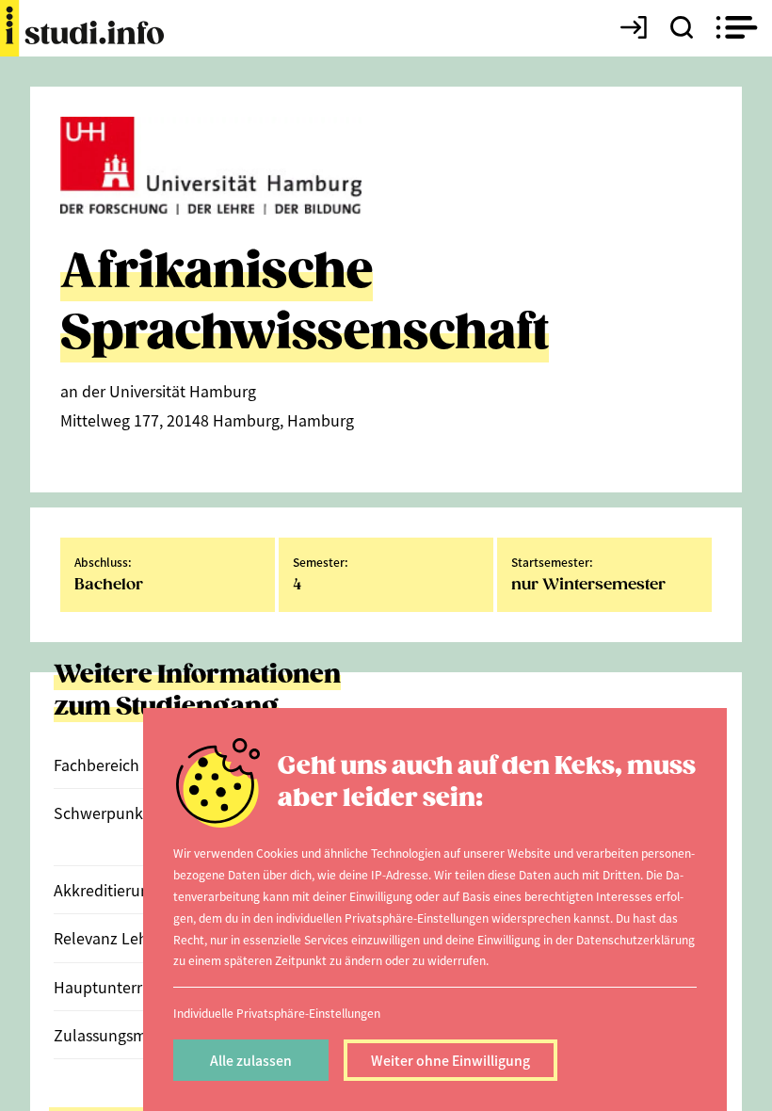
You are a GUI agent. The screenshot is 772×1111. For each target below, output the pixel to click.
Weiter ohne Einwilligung (450, 1060)
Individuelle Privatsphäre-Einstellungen (276, 1013)
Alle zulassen (251, 1060)
